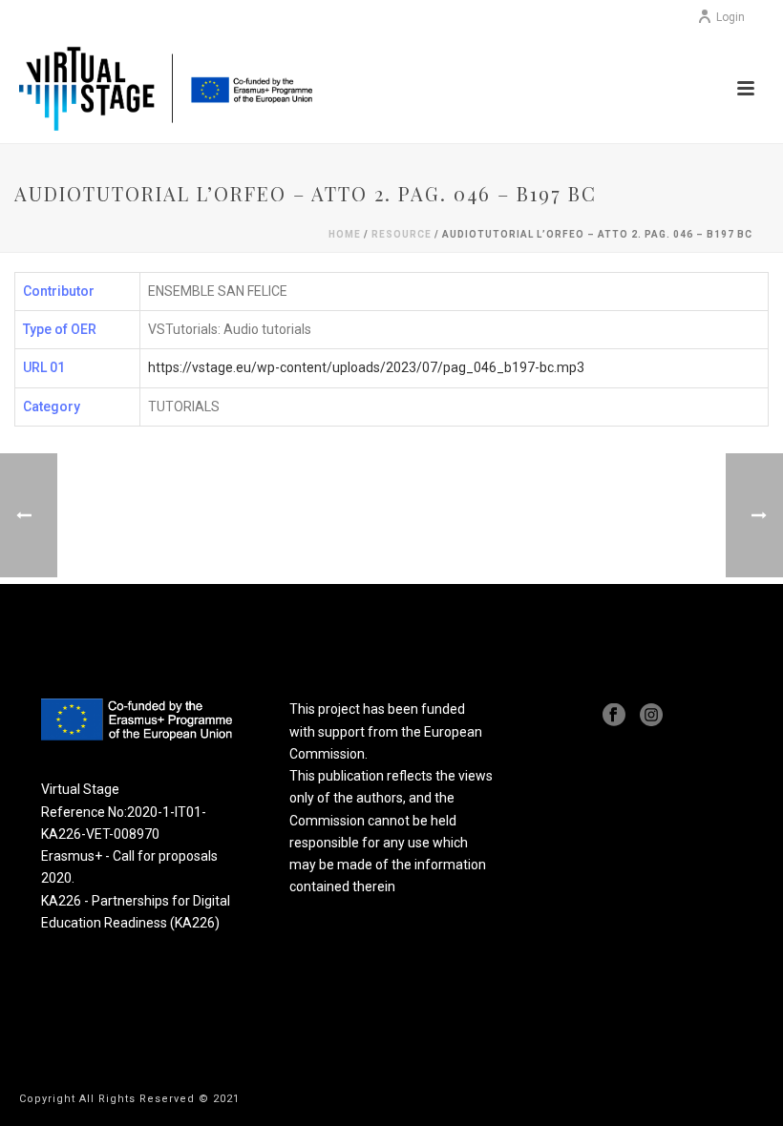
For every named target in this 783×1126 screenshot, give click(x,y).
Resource (401, 234)
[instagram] (651, 715)
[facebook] (614, 715)
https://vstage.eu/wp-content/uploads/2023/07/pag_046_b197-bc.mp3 (366, 367)
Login (730, 17)
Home (344, 234)
